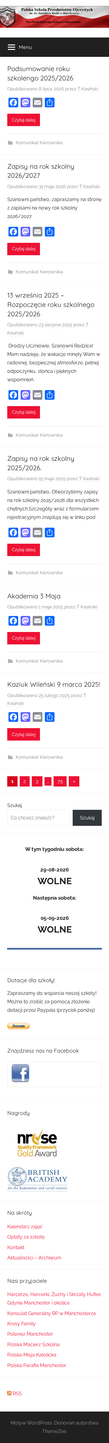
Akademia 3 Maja (34, 596)
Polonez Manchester (30, 1334)
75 (60, 781)
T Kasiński (88, 89)
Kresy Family (21, 1324)
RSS (17, 1393)
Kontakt (15, 1247)
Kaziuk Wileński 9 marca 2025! (53, 684)
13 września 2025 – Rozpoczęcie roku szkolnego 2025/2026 (50, 304)
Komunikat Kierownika (39, 142)
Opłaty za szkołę (26, 1237)
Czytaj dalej (23, 120)
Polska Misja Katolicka (31, 1355)
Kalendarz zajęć (25, 1227)
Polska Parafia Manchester (36, 1365)
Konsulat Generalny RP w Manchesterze (51, 1313)
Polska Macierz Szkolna (33, 1344)
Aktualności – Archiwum (34, 1258)
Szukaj (14, 805)
